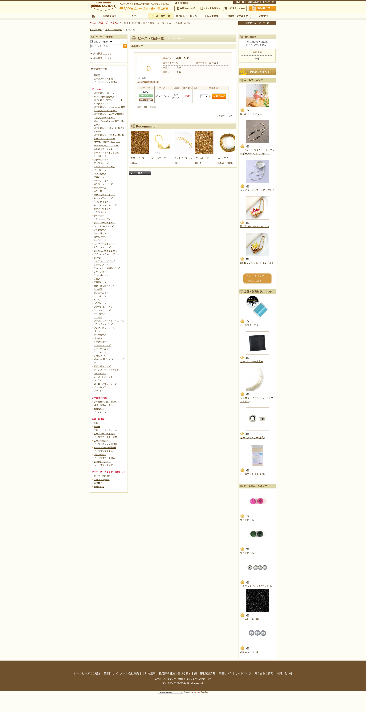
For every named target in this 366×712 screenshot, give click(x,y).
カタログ (98, 483)
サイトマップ (268, 2)
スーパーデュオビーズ (104, 244)
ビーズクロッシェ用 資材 (105, 82)
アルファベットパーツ (104, 166)
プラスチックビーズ (103, 324)
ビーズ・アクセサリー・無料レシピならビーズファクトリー (183, 679)
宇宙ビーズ (99, 177)
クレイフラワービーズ (104, 222)
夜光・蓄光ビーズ (102, 366)
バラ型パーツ (100, 303)
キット (134, 15)
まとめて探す (109, 15)
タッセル (98, 258)
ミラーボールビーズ (103, 349)
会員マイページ (186, 8)
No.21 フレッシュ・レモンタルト (257, 262)
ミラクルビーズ (101, 342)
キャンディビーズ (102, 201)
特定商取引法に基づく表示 (175, 673)
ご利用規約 (149, 673)
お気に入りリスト (210, 8)
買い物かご (262, 8)
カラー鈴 (98, 191)
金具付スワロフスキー (104, 149)
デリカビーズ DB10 (250, 619)
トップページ (96, 29)
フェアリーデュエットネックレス (257, 190)
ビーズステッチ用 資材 (104, 79)
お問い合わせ (253, 2)
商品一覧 (239, 2)
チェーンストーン (102, 265)
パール (97, 300)
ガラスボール (100, 188)
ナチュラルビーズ (102, 293)
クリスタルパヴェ (102, 219)
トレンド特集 (212, 15)
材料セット (99, 408)
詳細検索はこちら (102, 53)
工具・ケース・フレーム (105, 430)
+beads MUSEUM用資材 (105, 447)
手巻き (97, 278)
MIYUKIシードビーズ (104, 93)
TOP (93, 15)
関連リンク (225, 673)
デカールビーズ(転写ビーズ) (107, 268)
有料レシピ (99, 486)
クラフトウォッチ (102, 209)
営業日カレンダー (114, 673)
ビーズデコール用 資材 (105, 437)
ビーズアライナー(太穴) (252, 437)
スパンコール (100, 240)
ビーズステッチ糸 (249, 325)
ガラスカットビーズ (103, 184)
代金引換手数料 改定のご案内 (139, 23)
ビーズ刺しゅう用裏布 (251, 361)
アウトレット (100, 391)
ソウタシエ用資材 (102, 461)
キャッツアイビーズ (103, 198)
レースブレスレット (103, 377)
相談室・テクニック (237, 15)
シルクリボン (100, 233)
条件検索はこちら (102, 58)
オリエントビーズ (102, 181)
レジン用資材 (100, 454)
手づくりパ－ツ (101, 275)
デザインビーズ (101, 272)
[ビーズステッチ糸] (257, 306)
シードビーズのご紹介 (87, 673)
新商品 (97, 75)
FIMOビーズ (99, 314)
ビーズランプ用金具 (103, 451)
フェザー (98, 317)
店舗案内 (263, 15)
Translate (204, 692)
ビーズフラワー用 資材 (104, 458)
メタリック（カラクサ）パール (258, 586)
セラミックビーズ (102, 247)
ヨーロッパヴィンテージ (105, 384)
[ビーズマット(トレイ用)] (257, 455)
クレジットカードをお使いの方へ (174, 23)
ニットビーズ (100, 296)
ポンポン (98, 338)
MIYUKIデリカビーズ (104, 96)
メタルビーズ (100, 412)
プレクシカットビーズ (104, 328)
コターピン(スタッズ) (104, 226)
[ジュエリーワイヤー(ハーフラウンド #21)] (257, 379)
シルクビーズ (100, 230)
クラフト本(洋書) (102, 479)
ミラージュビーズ (102, 345)
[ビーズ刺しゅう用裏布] (257, 343)
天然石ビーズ (100, 282)
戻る (140, 173)
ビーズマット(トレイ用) (252, 474)
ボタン (97, 331)
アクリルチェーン (102, 160)
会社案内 (133, 673)
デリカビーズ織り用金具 (105, 402)
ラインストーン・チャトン (106, 370)
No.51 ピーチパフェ (251, 114)
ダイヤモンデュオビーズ (105, 250)
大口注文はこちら (235, 8)
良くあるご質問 (263, 673)
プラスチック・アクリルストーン (109, 321)
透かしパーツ (100, 237)
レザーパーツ (100, 373)
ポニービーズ (100, 335)
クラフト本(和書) (102, 476)
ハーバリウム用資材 (103, 465)
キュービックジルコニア (105, 205)
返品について (225, 116)
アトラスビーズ (101, 163)
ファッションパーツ (103, 306)
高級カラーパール (249, 652)
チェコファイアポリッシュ (106, 153)
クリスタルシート (102, 212)
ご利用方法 (181, 2)
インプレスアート (102, 387)
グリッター (99, 216)
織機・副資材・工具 (103, 405)
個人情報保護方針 (204, 673)
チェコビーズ (100, 156)
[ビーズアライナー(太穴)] (257, 419)
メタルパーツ (100, 356)
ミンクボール (100, 352)
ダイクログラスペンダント (106, 254)
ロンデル (98, 380)
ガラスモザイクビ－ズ (104, 194)
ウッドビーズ (100, 173)
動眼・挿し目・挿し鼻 (104, 286)
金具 (96, 423)
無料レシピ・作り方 (186, 15)
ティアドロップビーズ (104, 261)
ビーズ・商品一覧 (160, 15)
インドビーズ (100, 170)
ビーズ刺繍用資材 (102, 440)
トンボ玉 (98, 289)
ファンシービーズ (102, 310)
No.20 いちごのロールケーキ (254, 226)
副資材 (97, 426)
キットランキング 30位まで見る (255, 278)
